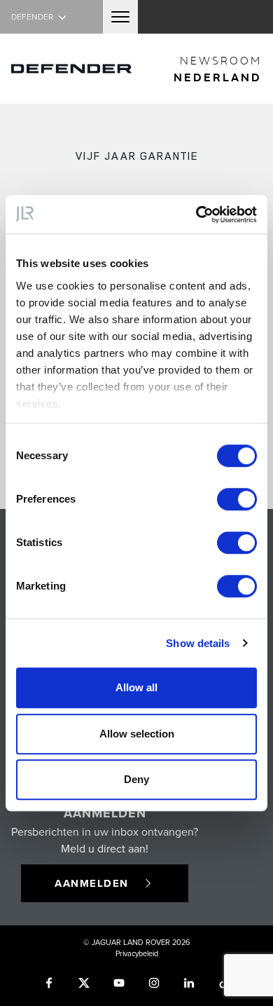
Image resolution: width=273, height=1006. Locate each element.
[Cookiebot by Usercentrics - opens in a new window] (196, 214)
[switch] (237, 499)
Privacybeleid (136, 953)
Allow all (136, 687)
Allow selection (136, 734)
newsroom (218, 69)
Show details (198, 643)
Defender (33, 16)
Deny (136, 779)
